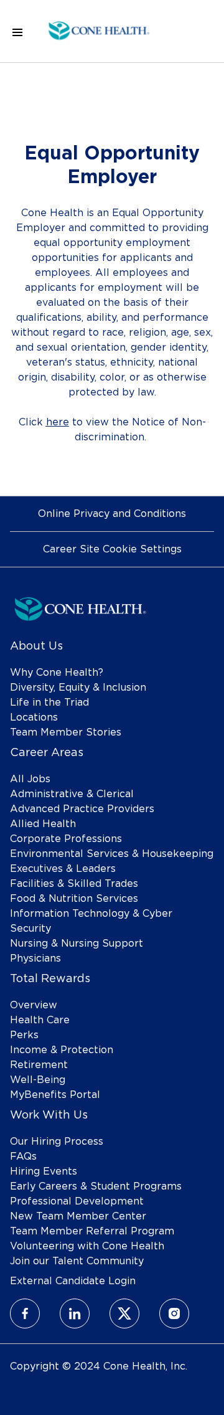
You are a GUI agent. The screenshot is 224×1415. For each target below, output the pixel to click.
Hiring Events (43, 1171)
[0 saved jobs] (193, 31)
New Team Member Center (78, 1216)
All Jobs (30, 779)
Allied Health (43, 824)
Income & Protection (61, 1050)
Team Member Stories (65, 732)
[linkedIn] (75, 1313)
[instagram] (174, 1313)
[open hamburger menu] (17, 31)
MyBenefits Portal (55, 1095)
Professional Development (77, 1201)
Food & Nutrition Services (74, 899)
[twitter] (124, 1313)
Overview (33, 1005)
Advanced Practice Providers (82, 809)
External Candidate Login (73, 1281)
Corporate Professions (66, 839)
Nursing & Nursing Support (76, 944)
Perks (24, 1035)
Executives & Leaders (63, 869)
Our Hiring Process (56, 1142)
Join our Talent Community (77, 1261)
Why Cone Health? (56, 673)
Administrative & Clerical (72, 794)
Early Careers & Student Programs (96, 1186)
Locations (34, 717)
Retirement (39, 1065)
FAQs (23, 1157)
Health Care (40, 1020)
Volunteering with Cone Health (87, 1246)
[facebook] (25, 1313)
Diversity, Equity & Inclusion (78, 688)
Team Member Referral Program (92, 1231)
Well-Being (37, 1080)
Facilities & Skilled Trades (74, 884)
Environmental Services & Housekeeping (111, 854)
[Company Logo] (99, 29)
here (57, 422)
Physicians (35, 958)
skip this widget (49, 472)
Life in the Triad (49, 703)
